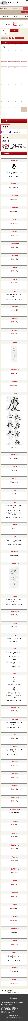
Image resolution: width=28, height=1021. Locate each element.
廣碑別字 (6, 145)
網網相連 (9, 1004)
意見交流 (3, 1004)
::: (0, 25)
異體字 (14, 30)
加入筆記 (19, 37)
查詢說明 (25, 12)
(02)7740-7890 (8, 1011)
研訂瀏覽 (5, 33)
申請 (16, 199)
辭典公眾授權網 (18, 1002)
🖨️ (10, 37)
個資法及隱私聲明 (7, 1002)
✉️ (13, 37)
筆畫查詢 (16, 16)
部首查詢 (5, 16)
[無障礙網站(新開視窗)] (14, 1015)
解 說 (5, 30)
